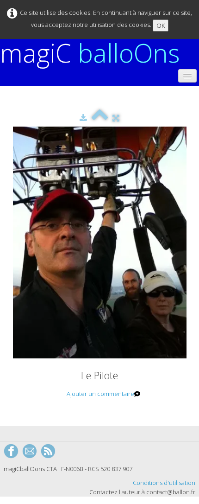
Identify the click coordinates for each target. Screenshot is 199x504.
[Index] (100, 118)
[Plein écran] (115, 118)
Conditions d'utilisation (164, 482)
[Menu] (187, 76)
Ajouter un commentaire (100, 393)
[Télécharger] (83, 118)
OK (160, 25)
